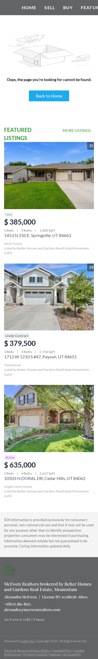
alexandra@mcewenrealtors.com (32, 609)
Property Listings (35, 654)
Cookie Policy (62, 650)
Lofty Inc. (28, 641)
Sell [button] (49, 7)
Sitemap (55, 654)
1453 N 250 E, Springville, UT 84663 (37, 235)
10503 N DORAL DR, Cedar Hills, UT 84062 (44, 478)
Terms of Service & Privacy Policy (27, 650)
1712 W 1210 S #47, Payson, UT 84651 (40, 356)
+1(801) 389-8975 (17, 603)
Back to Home (49, 95)
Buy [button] (68, 7)
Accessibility (72, 654)
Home (29, 7)
